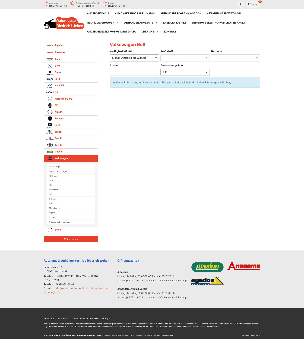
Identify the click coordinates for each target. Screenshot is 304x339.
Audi (57, 59)
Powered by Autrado (251, 335)
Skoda (57, 131)
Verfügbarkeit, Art (121, 51)
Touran (52, 217)
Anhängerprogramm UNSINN (135, 13)
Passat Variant (55, 189)
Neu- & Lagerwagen (100, 22)
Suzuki (58, 138)
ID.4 (50, 185)
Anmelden (49, 318)
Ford (57, 78)
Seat (57, 124)
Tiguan (52, 212)
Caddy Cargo (54, 166)
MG (56, 105)
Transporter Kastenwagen (60, 222)
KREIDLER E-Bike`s (174, 22)
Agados (58, 44)
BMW (57, 65)
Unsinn (58, 151)
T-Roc (51, 203)
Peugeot (59, 118)
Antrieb (114, 65)
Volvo (57, 229)
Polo (51, 194)
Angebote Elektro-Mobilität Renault (218, 22)
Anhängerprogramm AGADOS (180, 13)
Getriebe (216, 51)
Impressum (63, 318)
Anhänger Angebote (138, 22)
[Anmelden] (240, 4)
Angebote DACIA (98, 13)
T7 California (54, 208)
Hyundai (59, 85)
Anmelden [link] (72, 238)
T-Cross (52, 199)
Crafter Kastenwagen (58, 171)
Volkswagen (61, 158)
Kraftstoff (166, 51)
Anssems (59, 52)
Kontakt (170, 31)
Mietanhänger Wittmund (224, 13)
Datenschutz (78, 318)
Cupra (57, 72)
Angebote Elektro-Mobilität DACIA (111, 31)
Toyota (58, 145)
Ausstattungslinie (171, 65)
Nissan (58, 111)
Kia (56, 91)
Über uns (147, 31)
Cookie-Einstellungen (98, 318)
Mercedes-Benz (63, 98)
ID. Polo (52, 180)
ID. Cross (52, 176)
